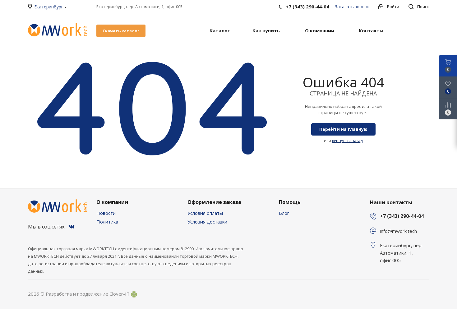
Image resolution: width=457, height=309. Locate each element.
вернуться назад (347, 140)
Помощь (290, 202)
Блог (284, 213)
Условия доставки (207, 222)
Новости (106, 213)
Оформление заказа (214, 202)
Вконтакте (71, 227)
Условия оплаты (205, 213)
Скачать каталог (121, 31)
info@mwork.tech (398, 231)
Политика (107, 222)
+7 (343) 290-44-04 (402, 216)
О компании (112, 202)
